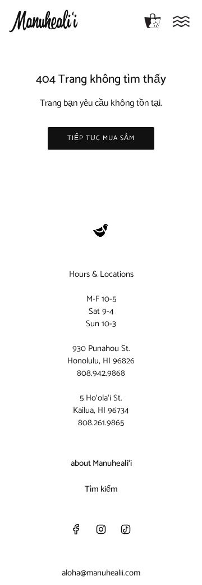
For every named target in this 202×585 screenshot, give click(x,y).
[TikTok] (125, 529)
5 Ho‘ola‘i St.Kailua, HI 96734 (101, 404)
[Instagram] (101, 529)
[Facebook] (76, 529)
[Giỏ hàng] (153, 21)
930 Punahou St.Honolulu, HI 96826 (101, 354)
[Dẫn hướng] (181, 21)
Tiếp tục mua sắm (101, 138)
